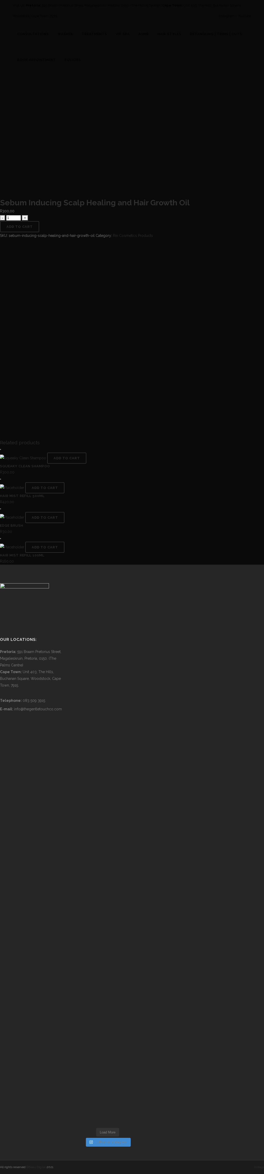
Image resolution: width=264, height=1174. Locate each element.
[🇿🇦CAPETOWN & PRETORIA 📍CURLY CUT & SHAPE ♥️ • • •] (84, 778)
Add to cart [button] (67, 458)
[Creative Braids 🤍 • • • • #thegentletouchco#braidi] (100, 623)
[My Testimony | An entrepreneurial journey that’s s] (115, 1056)
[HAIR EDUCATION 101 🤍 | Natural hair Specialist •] (84, 650)
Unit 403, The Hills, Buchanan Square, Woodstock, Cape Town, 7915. (30, 678)
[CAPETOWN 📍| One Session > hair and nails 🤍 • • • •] (100, 965)
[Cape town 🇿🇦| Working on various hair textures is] (131, 1070)
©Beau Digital (36, 1167)
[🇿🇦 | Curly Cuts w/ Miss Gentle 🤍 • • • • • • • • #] (84, 959)
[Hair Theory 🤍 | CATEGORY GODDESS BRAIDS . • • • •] (115, 962)
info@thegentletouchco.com (38, 709)
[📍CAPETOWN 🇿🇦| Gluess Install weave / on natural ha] (100, 1066)
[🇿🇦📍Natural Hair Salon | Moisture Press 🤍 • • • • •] (115, 771)
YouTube (244, 16)
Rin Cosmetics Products (133, 236)
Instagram (227, 16)
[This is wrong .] (100, 720)
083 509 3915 (34, 700)
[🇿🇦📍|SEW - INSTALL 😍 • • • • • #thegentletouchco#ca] (115, 623)
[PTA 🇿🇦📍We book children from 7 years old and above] (131, 814)
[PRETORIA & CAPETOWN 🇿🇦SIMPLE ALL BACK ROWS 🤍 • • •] (84, 1070)
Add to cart (19, 227)
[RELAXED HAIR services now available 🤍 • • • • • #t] (131, 959)
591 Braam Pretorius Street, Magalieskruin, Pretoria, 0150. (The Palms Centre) (101, 5)
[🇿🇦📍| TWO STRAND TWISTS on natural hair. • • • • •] (131, 630)
